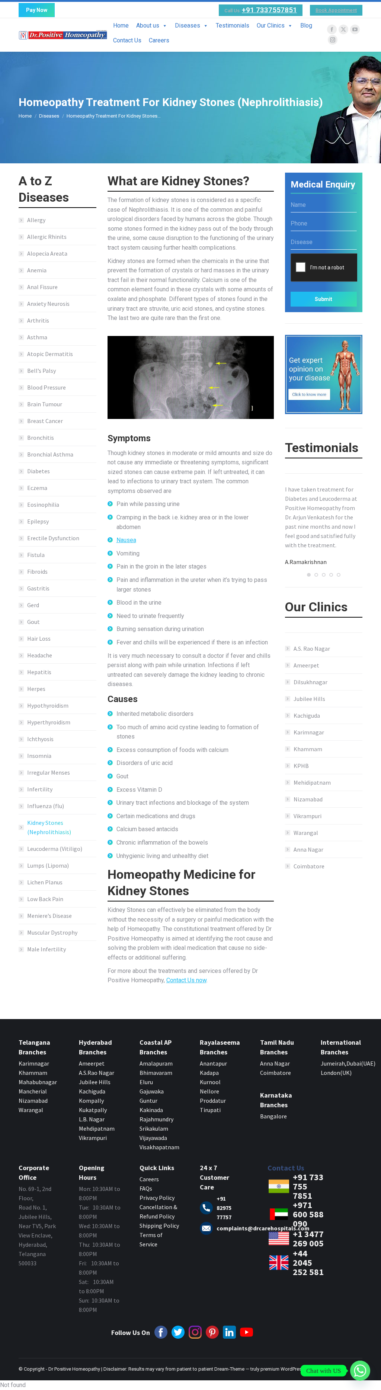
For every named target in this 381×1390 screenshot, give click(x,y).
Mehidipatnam (312, 782)
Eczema (37, 487)
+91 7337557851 (269, 10)
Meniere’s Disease (49, 915)
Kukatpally (93, 1110)
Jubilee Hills (309, 698)
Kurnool (210, 1082)
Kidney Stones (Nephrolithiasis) (49, 827)
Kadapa (209, 1072)
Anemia (37, 270)
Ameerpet (306, 665)
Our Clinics (271, 25)
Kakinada (151, 1110)
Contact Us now (186, 980)
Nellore (209, 1091)
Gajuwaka (152, 1091)
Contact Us (127, 40)
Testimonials (232, 25)
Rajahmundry (156, 1119)
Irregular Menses (48, 772)
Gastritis (38, 588)
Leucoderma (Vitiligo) (54, 848)
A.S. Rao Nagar (312, 648)
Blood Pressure (46, 387)
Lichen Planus (45, 882)
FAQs (146, 1188)
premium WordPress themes (290, 1369)
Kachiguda (307, 715)
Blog (306, 25)
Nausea (126, 540)
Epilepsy (38, 521)
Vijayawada (153, 1137)
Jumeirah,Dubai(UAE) (348, 1063)
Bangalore (274, 1116)
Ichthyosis (40, 739)
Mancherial (33, 1091)
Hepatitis (39, 672)
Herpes (36, 688)
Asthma (37, 337)
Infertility (39, 789)
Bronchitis (40, 437)
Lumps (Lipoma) (48, 865)
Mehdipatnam (97, 1128)
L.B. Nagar (92, 1119)
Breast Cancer (45, 421)
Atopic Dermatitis (50, 354)
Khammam (308, 749)
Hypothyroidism (47, 705)
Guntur (148, 1100)
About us (147, 25)
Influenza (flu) (45, 806)
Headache (39, 655)
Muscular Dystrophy (52, 932)
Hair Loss (39, 638)
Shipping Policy (159, 1225)
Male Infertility (46, 949)
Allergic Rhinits (47, 236)
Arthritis (38, 320)
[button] (309, 575)
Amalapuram (156, 1063)
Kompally (91, 1100)
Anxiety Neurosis (48, 303)
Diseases (187, 25)
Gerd (33, 605)
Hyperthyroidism (48, 722)
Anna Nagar (308, 849)
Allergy (36, 220)
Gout (33, 621)
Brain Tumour (44, 404)
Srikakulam (154, 1128)
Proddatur (213, 1100)
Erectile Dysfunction (53, 538)
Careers (159, 40)
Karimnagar (309, 732)
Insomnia (39, 755)
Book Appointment (336, 10)
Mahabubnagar (38, 1082)
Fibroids (37, 571)
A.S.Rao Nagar (96, 1072)
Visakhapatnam (159, 1147)
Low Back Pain (45, 899)
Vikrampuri (307, 816)
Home (121, 25)
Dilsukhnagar (310, 682)
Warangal (306, 832)
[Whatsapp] (360, 1371)
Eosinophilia (43, 504)
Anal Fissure (42, 287)
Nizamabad (308, 799)
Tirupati (210, 1110)
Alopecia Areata (47, 253)
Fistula (36, 554)
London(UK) (336, 1072)
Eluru (146, 1082)
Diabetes (38, 471)
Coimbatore (309, 866)
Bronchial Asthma (50, 454)
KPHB (301, 765)
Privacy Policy (157, 1197)
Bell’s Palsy (41, 370)
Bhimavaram (156, 1072)
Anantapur (213, 1063)
